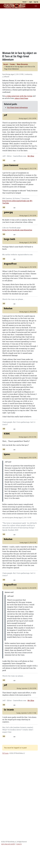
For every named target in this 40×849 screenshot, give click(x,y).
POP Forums (5, 753)
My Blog (31, 156)
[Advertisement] (20, 30)
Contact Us (19, 844)
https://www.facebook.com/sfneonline (17, 230)
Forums (12, 64)
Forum (24, 2)
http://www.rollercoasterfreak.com (15, 201)
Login (30, 2)
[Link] (14, 160)
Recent (5, 64)
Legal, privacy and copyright (8, 844)
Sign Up (36, 2)
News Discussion (22, 64)
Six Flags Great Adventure (17, 107)
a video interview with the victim (18, 96)
